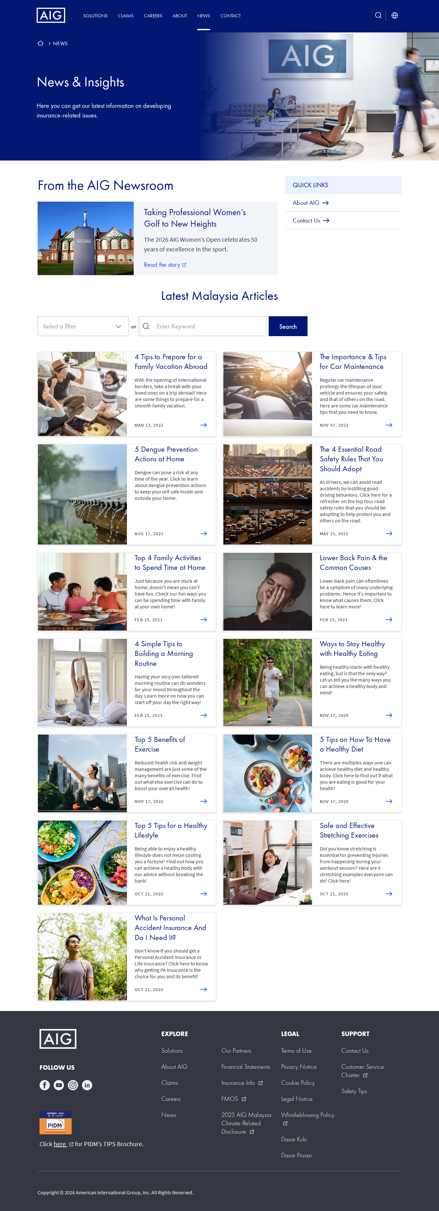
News (203, 16)
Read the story (165, 264)
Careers (153, 16)
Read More (204, 425)
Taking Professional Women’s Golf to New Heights (195, 217)
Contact (230, 16)
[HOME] (40, 44)
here (64, 1144)
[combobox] (83, 326)
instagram (73, 1085)
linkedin (87, 1085)
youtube (59, 1085)
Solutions (95, 16)
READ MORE (204, 533)
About (180, 16)
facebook (45, 1085)
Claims (126, 16)
